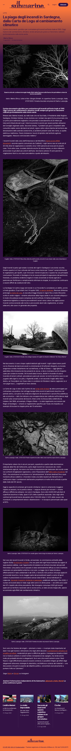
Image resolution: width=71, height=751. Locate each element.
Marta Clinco (8, 38)
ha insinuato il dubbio (21, 563)
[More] (3, 4)
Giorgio (16, 673)
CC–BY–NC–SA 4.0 (9, 747)
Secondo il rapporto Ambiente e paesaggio (26, 580)
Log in (54, 4)
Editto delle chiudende (57, 472)
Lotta (5, 13)
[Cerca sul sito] (48, 4)
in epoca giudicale (46, 290)
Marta (9, 673)
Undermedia (20, 747)
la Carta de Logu (16, 293)
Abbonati (63, 5)
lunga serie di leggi (42, 389)
